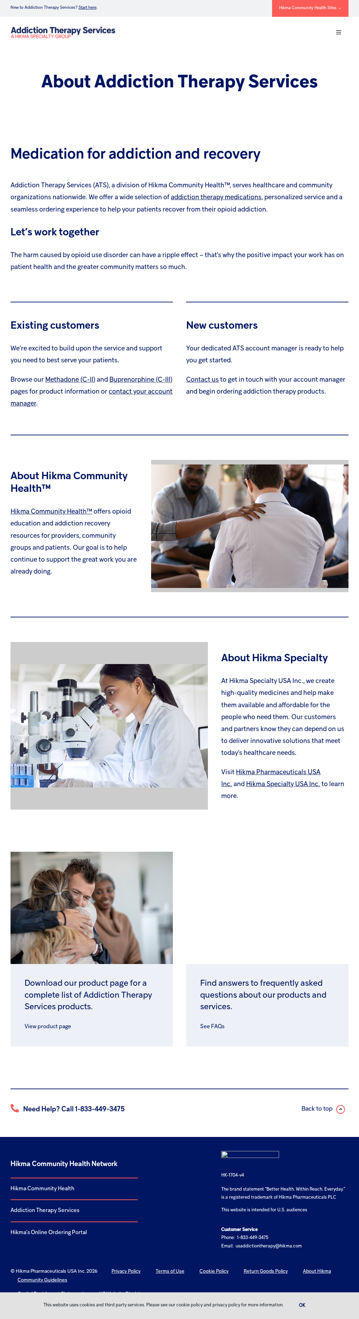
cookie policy (189, 1305)
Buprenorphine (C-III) (140, 380)
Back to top (318, 1109)
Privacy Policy (126, 1271)
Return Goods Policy (266, 1271)
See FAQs (212, 1026)
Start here (87, 8)
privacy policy (226, 1305)
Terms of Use (170, 1271)
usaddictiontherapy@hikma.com (269, 1246)
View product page (48, 1026)
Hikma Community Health (42, 1188)
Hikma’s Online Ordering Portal (49, 1232)
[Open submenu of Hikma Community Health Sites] (339, 8)
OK (302, 1306)
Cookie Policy (214, 1271)
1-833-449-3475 (100, 1109)
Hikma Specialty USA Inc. (283, 785)
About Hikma (317, 1271)
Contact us (202, 380)
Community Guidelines (42, 1280)
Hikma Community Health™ (51, 512)
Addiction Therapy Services (45, 1210)
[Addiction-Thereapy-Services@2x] (62, 27)
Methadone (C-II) (70, 380)
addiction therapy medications (216, 198)
